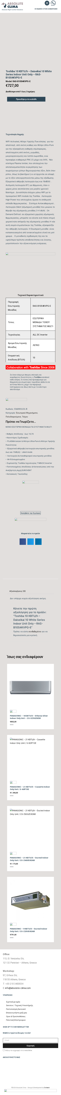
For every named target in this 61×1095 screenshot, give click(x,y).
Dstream (47, 1087)
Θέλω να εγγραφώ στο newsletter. (18, 1050)
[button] (42, 4)
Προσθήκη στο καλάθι (26, 99)
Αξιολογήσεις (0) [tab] (17, 591)
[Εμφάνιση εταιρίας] (16, 402)
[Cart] (57, 4)
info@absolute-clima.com (18, 988)
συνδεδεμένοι (35, 631)
